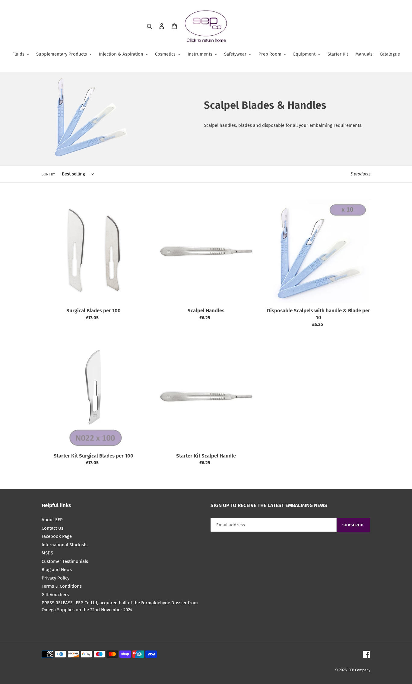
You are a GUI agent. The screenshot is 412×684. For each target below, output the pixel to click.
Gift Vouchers (55, 594)
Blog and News (57, 569)
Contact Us (52, 528)
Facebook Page (57, 536)
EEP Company (359, 670)
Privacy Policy (55, 578)
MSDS (47, 553)
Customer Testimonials (65, 561)
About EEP (52, 519)
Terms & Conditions (62, 586)
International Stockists (64, 545)
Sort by (48, 174)
